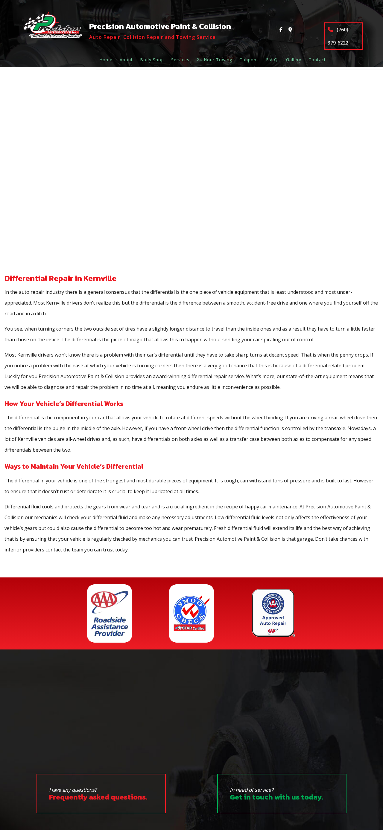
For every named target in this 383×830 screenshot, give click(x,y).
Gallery (293, 59)
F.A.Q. (272, 59)
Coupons (249, 59)
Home (106, 59)
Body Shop (152, 59)
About (126, 59)
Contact (317, 59)
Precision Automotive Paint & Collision (160, 26)
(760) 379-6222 (338, 36)
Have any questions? (98, 794)
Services (180, 59)
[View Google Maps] (290, 29)
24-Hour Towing (214, 59)
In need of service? (276, 794)
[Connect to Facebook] (281, 29)
